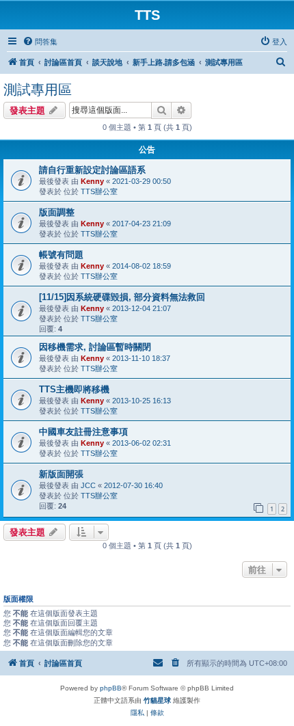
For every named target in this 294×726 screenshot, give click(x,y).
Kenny (92, 181)
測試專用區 (37, 89)
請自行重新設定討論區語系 (92, 170)
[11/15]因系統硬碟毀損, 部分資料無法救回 (122, 297)
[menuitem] (40, 41)
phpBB (111, 688)
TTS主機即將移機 (74, 389)
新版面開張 (61, 474)
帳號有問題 (61, 255)
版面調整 (57, 212)
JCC (88, 485)
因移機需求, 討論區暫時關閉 (95, 347)
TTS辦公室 (99, 191)
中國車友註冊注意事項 (83, 432)
